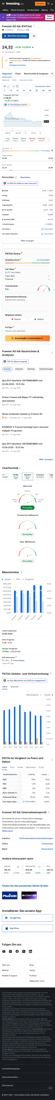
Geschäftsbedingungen (11, 1069)
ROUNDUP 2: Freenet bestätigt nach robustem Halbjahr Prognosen (25, 429)
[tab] (16, 476)
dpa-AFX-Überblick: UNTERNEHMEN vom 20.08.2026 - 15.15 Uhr (22, 382)
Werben (5, 970)
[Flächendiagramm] (8, 86)
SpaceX (7, 866)
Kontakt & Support (9, 976)
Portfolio (33, 976)
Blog (31, 965)
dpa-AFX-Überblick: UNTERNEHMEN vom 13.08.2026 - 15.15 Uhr (22, 445)
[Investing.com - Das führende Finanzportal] (15, 3)
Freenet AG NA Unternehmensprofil (24, 812)
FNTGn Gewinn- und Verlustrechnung (25, 673)
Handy (32, 970)
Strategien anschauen (17, 65)
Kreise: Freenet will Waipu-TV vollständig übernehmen (22, 399)
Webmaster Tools (37, 981)
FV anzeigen (45, 151)
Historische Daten (26, 80)
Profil (14, 80)
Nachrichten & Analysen (36, 73)
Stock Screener (18, 10)
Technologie (47, 844)
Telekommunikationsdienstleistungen (36, 838)
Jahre (4, 687)
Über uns (6, 965)
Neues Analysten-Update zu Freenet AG (22, 414)
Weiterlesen (7, 831)
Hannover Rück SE (32, 866)
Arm (48, 866)
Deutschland (33, 10)
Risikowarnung (7, 1085)
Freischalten (30, 801)
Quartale (14, 687)
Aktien (5, 10)
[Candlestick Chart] (4, 86)
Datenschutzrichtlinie (10, 1077)
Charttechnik (10, 468)
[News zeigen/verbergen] (17, 86)
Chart (18, 73)
